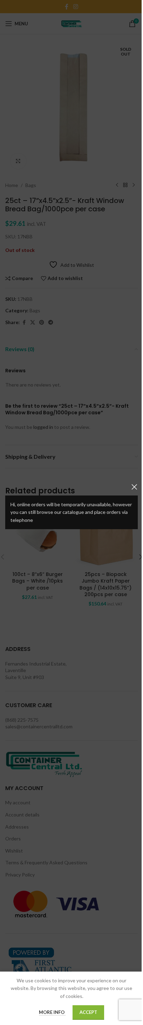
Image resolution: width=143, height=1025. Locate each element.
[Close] (134, 486)
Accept (88, 1012)
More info (52, 1012)
